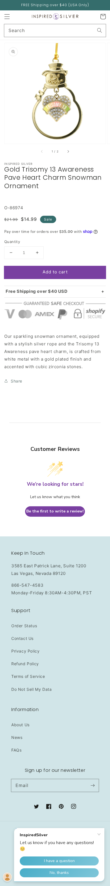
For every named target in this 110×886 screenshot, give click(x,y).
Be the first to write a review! (55, 511)
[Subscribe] (92, 785)
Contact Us (22, 638)
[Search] (99, 30)
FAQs (16, 750)
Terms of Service (28, 676)
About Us (20, 724)
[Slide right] (68, 151)
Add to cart (55, 272)
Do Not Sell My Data (31, 689)
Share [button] (16, 381)
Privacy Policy (25, 651)
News (16, 737)
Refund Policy (25, 663)
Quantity (12, 241)
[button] (7, 16)
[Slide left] (42, 151)
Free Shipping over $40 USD (37, 291)
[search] (55, 30)
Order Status (24, 625)
